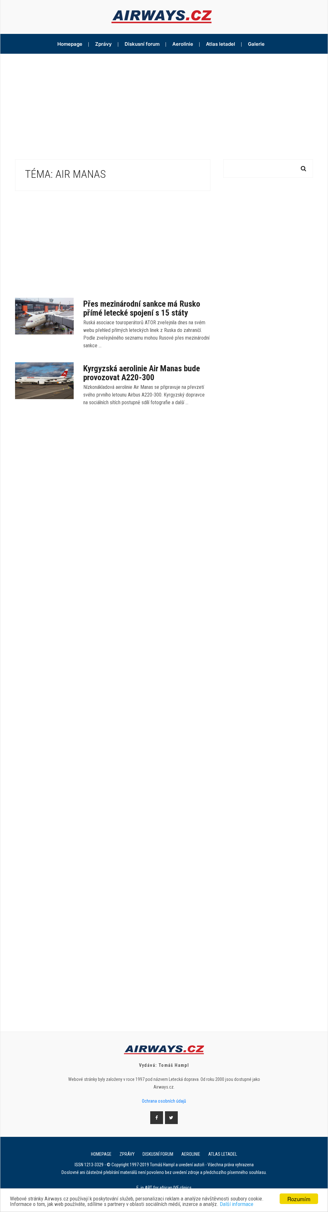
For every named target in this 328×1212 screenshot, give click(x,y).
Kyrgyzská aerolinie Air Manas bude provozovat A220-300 (141, 373)
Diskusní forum (142, 44)
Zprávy (103, 44)
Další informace (236, 1204)
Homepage (69, 44)
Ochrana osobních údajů (164, 1101)
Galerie (256, 44)
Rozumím (298, 1199)
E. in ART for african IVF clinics (164, 1187)
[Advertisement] (164, 101)
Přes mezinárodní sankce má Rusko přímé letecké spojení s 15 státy (141, 308)
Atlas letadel (220, 44)
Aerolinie (182, 44)
